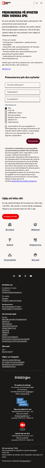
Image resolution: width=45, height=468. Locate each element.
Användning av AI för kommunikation (14, 341)
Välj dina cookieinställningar (11, 360)
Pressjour (5, 298)
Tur (3, 349)
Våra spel (35, 260)
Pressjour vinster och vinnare (11, 301)
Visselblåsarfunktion (9, 366)
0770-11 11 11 (6, 290)
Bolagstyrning (35, 245)
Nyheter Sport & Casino (17, 117)
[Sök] (37, 3)
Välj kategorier (10, 105)
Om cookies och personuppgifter (13, 362)
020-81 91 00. (25, 394)
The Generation (24, 461)
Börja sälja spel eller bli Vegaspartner (14, 319)
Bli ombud (10, 230)
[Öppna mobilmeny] (41, 3)
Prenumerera (33, 141)
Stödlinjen (29, 392)
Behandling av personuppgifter (12, 364)
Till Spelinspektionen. (22, 416)
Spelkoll (10, 245)
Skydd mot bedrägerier (10, 337)
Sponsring (5, 330)
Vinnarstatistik (10, 260)
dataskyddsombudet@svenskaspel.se (24, 181)
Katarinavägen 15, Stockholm (11, 309)
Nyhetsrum (6, 69)
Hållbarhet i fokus (15, 113)
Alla (9, 108)
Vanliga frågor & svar (9, 328)
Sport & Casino (7, 352)
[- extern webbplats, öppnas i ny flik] (14, 276)
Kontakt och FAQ (10, 217)
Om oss (4, 317)
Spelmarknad (13, 122)
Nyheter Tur (12, 120)
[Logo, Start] (6, 3)
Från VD (11, 110)
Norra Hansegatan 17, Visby (11, 307)
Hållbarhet (35, 230)
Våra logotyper (7, 324)
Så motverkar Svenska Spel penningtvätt (16, 339)
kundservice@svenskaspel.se (12, 292)
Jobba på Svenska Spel (10, 326)
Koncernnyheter (14, 115)
